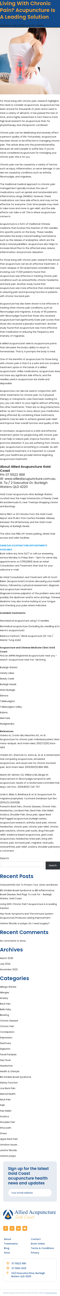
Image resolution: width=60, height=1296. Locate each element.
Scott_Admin (36, 25)
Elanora (4, 695)
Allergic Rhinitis (8, 986)
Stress (3, 1133)
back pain (41, 822)
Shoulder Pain (17, 814)
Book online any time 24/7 (14, 553)
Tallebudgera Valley (11, 706)
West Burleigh (7, 690)
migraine (36, 842)
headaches (22, 838)
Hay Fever (5, 1060)
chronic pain (21, 826)
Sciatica (4, 814)
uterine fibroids (8, 1150)
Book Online (38, 1243)
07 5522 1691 (19, 1263)
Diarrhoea (5, 1043)
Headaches (6, 810)
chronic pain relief (39, 826)
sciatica (32, 846)
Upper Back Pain (9, 1139)
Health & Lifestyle (9, 1071)
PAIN (2, 1105)
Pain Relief (47, 810)
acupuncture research (12, 822)
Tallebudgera (7, 701)
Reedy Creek (7, 678)
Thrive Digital (51, 1292)
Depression (6, 1037)
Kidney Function (9, 1082)
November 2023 (9, 969)
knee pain (35, 838)
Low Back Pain (21, 810)
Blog (6, 1248)
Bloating (4, 1015)
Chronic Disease (32, 806)
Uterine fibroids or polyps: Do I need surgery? (24, 923)
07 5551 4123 (19, 1268)
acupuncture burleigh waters (30, 818)
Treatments (11, 1243)
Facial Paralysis (8, 1054)
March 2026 (6, 958)
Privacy (35, 1252)
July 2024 (5, 963)
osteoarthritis (7, 846)
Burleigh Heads (8, 684)
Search (4, 858)
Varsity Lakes (7, 673)
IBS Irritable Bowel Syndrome (15, 1077)
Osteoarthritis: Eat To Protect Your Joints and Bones (29, 884)
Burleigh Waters (8, 667)
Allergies (4, 992)
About (7, 1239)
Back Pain (16, 806)
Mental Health (8, 1094)
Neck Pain (35, 810)
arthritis (30, 822)
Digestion (5, 1048)
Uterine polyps (8, 1156)
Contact (36, 1239)
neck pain (47, 842)
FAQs (7, 1252)
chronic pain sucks (26, 830)
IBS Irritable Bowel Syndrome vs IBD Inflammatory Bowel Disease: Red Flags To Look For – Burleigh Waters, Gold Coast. (27, 894)
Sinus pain (31, 814)
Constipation (7, 1032)
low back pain (22, 842)
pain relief (21, 846)
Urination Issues (8, 1144)
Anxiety (4, 998)
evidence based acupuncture (23, 834)
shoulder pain (45, 846)
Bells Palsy (5, 1009)
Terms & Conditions (42, 1248)
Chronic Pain (49, 806)
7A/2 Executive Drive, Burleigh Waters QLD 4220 (28, 1275)
